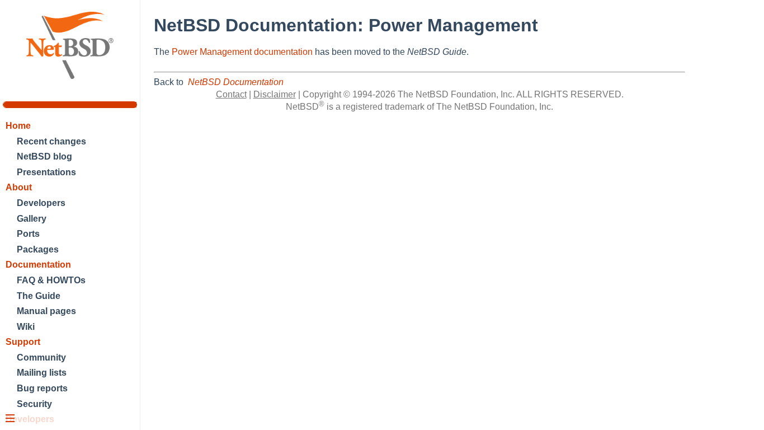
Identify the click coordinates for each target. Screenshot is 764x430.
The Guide (38, 296)
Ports (28, 234)
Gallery (31, 218)
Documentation (38, 264)
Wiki (26, 326)
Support (23, 342)
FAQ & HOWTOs (51, 280)
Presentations (46, 172)
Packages (38, 249)
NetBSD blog (44, 156)
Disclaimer (274, 94)
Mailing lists (42, 372)
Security (34, 404)
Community (41, 357)
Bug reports (42, 388)
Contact (231, 94)
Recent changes (51, 141)
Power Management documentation (242, 52)
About (19, 187)
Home (18, 125)
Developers (41, 203)
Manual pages (46, 311)
